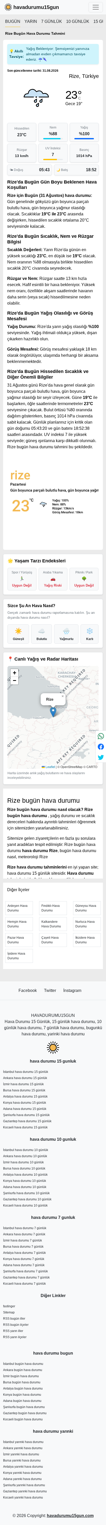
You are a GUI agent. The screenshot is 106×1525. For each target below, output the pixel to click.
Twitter (50, 990)
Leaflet (50, 766)
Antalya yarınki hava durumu (23, 1466)
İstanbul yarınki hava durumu (23, 1442)
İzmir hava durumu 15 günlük (23, 1084)
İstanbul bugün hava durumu (23, 1364)
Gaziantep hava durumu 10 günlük (27, 1199)
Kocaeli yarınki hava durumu (23, 1497)
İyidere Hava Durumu (16, 956)
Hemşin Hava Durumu (16, 924)
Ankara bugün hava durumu (22, 1370)
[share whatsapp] (101, 736)
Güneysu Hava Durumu (85, 908)
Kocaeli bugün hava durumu (23, 1419)
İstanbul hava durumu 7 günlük (24, 1228)
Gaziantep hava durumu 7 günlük (26, 1277)
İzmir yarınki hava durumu (21, 1454)
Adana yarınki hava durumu (22, 1479)
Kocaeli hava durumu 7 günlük (24, 1283)
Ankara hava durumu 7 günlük (24, 1234)
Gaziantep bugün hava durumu (25, 1413)
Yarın (30, 21)
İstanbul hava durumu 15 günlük (25, 1072)
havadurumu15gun (36, 7)
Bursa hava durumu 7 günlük (23, 1246)
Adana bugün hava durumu (22, 1401)
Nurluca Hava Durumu (85, 924)
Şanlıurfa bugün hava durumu (24, 1407)
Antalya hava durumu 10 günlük (25, 1174)
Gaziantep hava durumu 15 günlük (27, 1121)
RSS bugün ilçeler (16, 1325)
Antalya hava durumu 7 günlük (24, 1253)
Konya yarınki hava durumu (22, 1473)
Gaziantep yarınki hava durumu (25, 1491)
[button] (53, 712)
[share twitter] (101, 757)
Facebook (28, 990)
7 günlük (51, 21)
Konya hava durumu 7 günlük (23, 1259)
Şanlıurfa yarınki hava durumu (24, 1485)
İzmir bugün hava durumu (21, 1376)
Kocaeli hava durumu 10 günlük (25, 1205)
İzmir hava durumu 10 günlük (23, 1162)
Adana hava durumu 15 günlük (24, 1109)
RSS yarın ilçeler (14, 1337)
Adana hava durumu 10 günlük (24, 1187)
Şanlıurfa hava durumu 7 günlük (25, 1271)
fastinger (9, 1306)
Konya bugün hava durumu (22, 1394)
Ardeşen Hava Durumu (17, 908)
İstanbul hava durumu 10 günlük (25, 1150)
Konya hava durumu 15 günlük (24, 1102)
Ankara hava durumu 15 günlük (25, 1078)
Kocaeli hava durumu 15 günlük (25, 1127)
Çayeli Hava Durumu (50, 940)
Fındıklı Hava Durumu (50, 908)
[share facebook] (101, 746)
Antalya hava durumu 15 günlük (25, 1096)
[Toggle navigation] (96, 7)
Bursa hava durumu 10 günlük (24, 1168)
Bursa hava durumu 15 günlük (24, 1090)
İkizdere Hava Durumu (85, 940)
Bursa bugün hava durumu (21, 1382)
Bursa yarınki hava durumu (22, 1460)
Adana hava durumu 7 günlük (24, 1265)
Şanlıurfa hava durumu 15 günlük (26, 1115)
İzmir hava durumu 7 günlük (22, 1240)
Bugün (12, 21)
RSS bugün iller (14, 1318)
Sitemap (9, 1312)
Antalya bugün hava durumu (23, 1388)
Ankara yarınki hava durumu (22, 1448)
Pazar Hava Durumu (15, 940)
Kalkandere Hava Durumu (51, 924)
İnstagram (72, 990)
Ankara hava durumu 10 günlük (25, 1156)
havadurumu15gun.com (70, 1515)
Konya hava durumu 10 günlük (24, 1181)
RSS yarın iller (13, 1331)
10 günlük (77, 21)
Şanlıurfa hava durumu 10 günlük (26, 1193)
